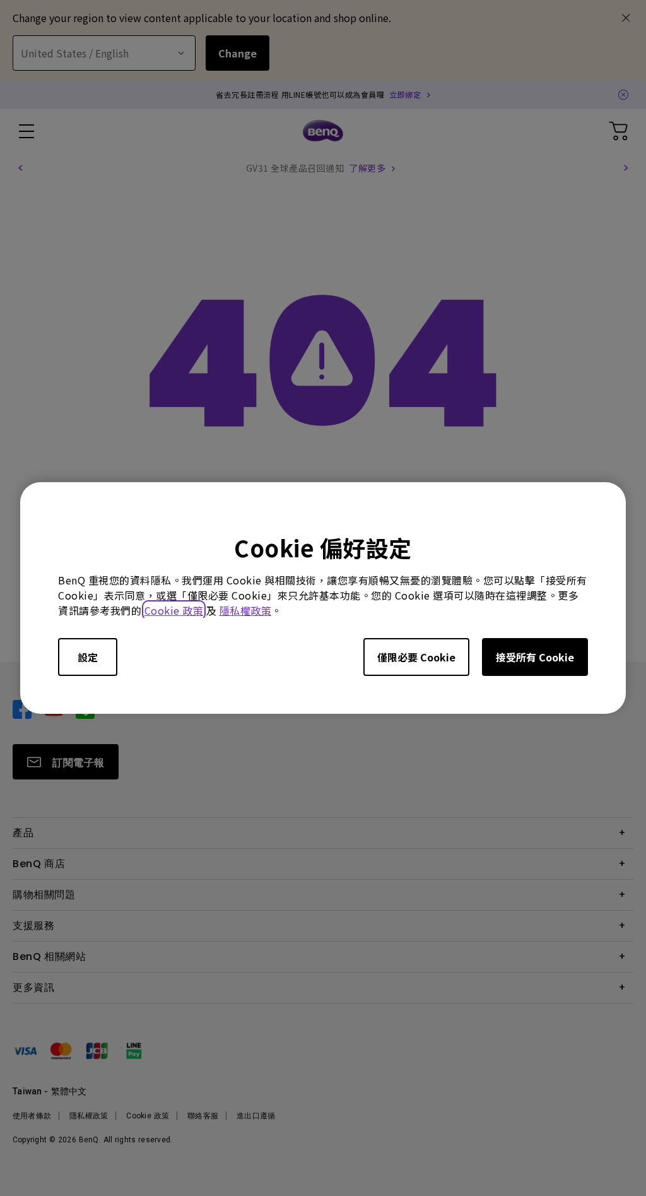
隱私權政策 (246, 610)
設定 (88, 657)
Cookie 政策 (174, 610)
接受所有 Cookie (535, 657)
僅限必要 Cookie (416, 657)
